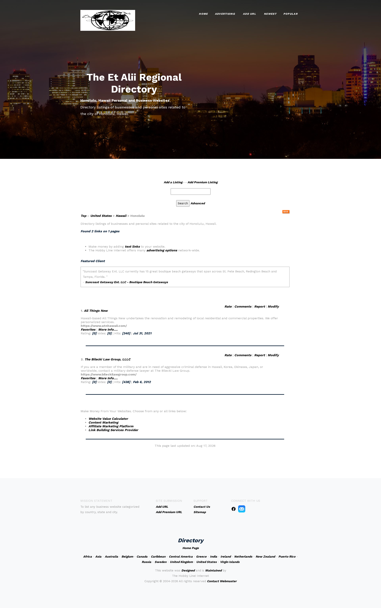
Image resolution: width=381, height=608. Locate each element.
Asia (98, 556)
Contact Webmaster (222, 581)
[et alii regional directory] (107, 19)
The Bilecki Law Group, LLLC (107, 359)
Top (83, 216)
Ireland (225, 556)
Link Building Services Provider (113, 430)
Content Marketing (103, 422)
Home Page (190, 548)
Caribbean (158, 556)
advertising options (161, 250)
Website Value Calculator (108, 419)
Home (203, 13)
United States (101, 216)
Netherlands (243, 556)
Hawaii (121, 216)
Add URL (249, 13)
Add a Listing (173, 182)
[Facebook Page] (233, 509)
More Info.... (108, 329)
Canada (142, 556)
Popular (290, 13)
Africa (87, 556)
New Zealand (265, 556)
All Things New (96, 311)
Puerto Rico (286, 556)
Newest (270, 13)
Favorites (88, 329)
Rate (228, 306)
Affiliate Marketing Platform (111, 426)
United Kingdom (181, 562)
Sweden (160, 562)
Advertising (225, 13)
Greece (201, 556)
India (213, 556)
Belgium (127, 556)
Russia (146, 562)
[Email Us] (241, 509)
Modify (273, 306)
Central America (181, 556)
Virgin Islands (230, 562)
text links (132, 246)
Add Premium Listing (202, 182)
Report (259, 306)
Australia (111, 556)
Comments (242, 306)
